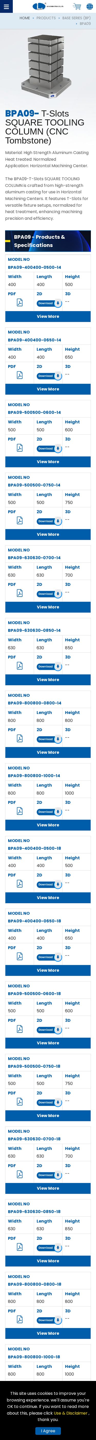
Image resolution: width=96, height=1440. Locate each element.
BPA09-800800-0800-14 (34, 703)
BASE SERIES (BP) (76, 18)
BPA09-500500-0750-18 (34, 1066)
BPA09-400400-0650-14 (34, 340)
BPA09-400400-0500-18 (34, 848)
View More (48, 316)
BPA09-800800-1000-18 (34, 1357)
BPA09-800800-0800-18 (34, 1284)
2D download (49, 304)
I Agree (48, 1431)
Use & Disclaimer (71, 1413)
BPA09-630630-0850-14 (34, 630)
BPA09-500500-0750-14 (34, 485)
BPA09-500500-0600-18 (34, 994)
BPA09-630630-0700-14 (34, 558)
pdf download (19, 302)
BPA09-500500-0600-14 (34, 412)
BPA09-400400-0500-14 (34, 267)
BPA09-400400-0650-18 (34, 921)
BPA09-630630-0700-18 (34, 1139)
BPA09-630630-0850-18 (34, 1212)
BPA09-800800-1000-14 (34, 776)
